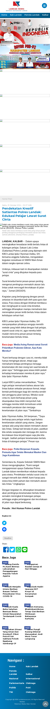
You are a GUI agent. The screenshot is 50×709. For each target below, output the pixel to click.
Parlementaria (16, 683)
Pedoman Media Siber (22, 704)
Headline (7, 538)
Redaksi (22, 702)
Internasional (32, 678)
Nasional (13, 678)
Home (4, 15)
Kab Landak (16, 15)
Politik (12, 687)
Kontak (33, 704)
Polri (10, 199)
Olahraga (30, 683)
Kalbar (45, 15)
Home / (5, 199)
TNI (11, 692)
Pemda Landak (31, 15)
